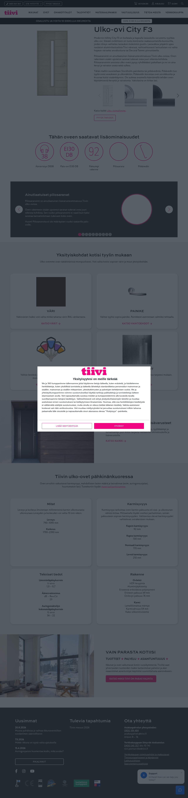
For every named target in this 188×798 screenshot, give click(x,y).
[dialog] (94, 399)
